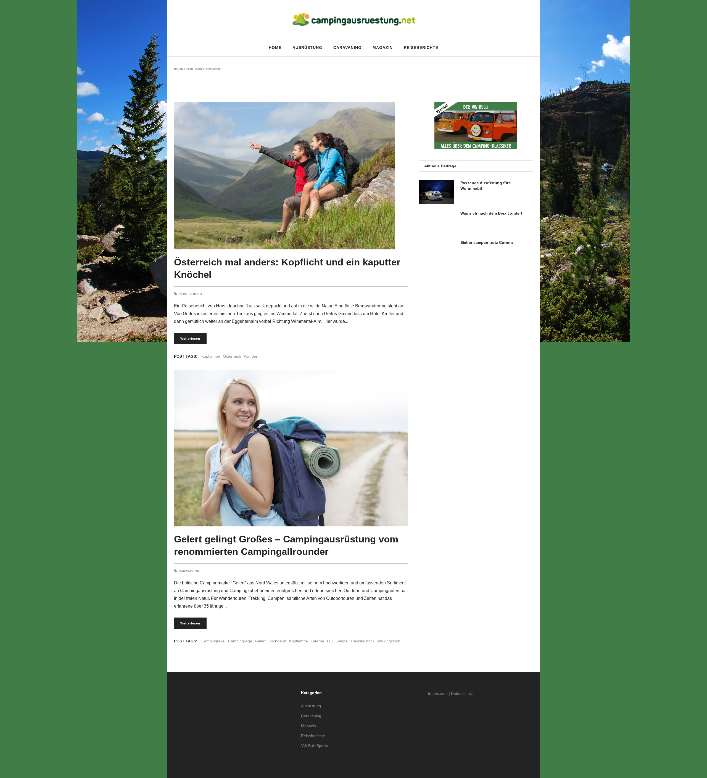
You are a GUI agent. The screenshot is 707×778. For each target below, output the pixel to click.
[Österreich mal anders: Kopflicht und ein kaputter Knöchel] (291, 175)
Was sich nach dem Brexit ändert (491, 213)
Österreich (232, 356)
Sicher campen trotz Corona (486, 242)
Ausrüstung (311, 706)
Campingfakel (213, 641)
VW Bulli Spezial (315, 745)
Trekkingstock (362, 641)
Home (178, 68)
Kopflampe (210, 356)
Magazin (308, 726)
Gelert (260, 641)
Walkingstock (388, 641)
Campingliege (240, 641)
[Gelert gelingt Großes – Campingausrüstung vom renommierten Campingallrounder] (291, 448)
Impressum (438, 693)
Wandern (252, 356)
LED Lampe (337, 641)
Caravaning (189, 571)
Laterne (317, 641)
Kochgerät (277, 641)
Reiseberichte (192, 294)
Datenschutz (462, 693)
